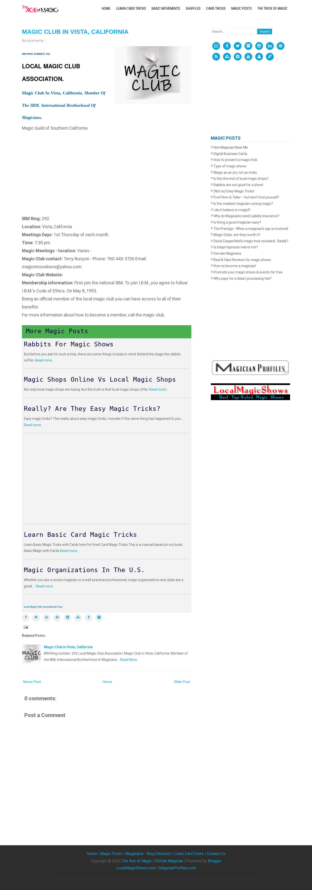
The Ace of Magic (137, 861)
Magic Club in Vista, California (75, 31)
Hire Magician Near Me (230, 147)
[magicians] (250, 367)
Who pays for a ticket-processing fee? (242, 278)
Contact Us (216, 853)
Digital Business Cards (230, 154)
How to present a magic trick (235, 160)
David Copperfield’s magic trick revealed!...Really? (250, 241)
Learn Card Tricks (131, 8)
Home (106, 8)
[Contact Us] (216, 46)
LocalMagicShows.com (136, 868)
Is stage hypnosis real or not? (235, 247)
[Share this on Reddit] (67, 617)
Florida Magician (169, 861)
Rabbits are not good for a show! (238, 185)
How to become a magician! (234, 266)
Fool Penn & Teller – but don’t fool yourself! (246, 197)
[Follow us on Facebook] (227, 46)
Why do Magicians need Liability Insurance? (246, 216)
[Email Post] (25, 627)
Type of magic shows (229, 166)
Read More (128, 660)
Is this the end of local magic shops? (241, 178)
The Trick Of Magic (272, 8)
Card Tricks (216, 8)
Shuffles (193, 8)
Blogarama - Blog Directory (148, 853)
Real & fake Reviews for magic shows (242, 260)
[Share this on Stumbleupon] (78, 617)
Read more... (44, 360)
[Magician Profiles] (259, 57)
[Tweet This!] (36, 617)
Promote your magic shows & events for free (248, 272)
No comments (33, 41)
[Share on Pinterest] (57, 617)
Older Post (182, 682)
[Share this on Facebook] (25, 617)
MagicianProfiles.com (177, 868)
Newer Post (32, 682)
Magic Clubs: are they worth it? (236, 235)
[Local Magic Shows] (270, 57)
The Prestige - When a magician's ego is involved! (250, 229)
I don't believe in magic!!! (231, 210)
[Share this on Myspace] (99, 617)
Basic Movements (166, 8)
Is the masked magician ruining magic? (243, 204)
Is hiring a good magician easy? (237, 222)
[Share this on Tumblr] (88, 617)
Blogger (214, 861)
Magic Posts (241, 8)
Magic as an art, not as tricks (235, 172)
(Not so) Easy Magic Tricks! (233, 191)
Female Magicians (227, 253)
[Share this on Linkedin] (46, 617)
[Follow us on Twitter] (238, 46)
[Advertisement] (106, 166)
